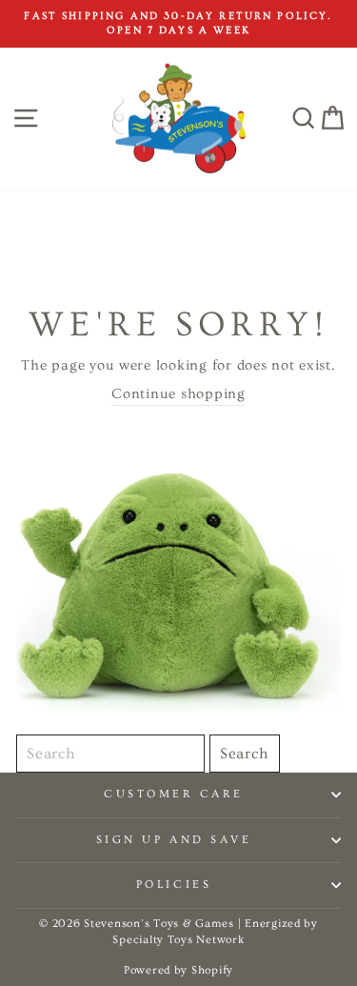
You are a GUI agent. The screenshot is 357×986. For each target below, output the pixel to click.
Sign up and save (174, 840)
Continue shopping (178, 394)
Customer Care (174, 794)
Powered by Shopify (178, 970)
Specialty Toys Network (178, 940)
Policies (173, 884)
